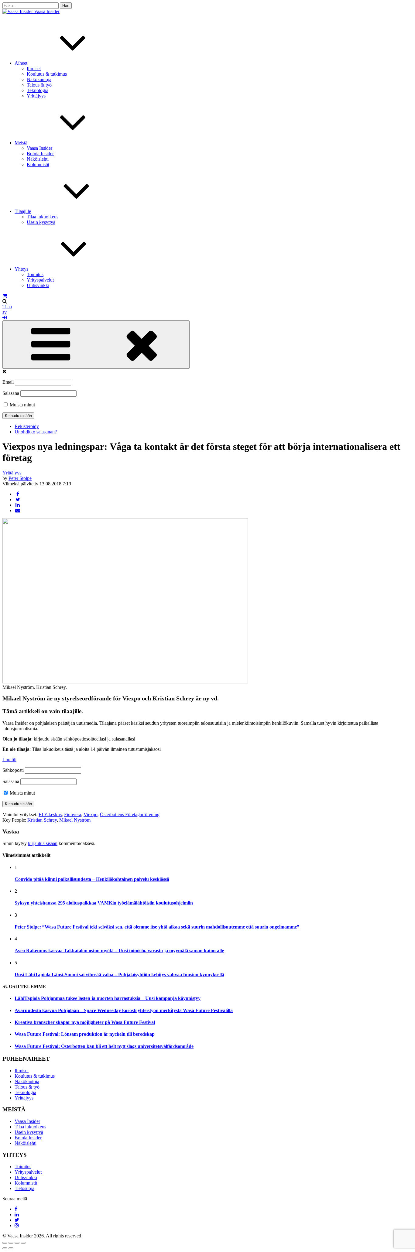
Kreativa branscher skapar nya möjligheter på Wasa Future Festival (85, 1022)
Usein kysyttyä (41, 222)
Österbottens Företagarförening (129, 814)
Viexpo (91, 814)
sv (4, 312)
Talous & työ (39, 84)
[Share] (11, 1243)
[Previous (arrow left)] (4, 1248)
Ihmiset (34, 68)
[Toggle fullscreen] (17, 1243)
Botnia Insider (40, 153)
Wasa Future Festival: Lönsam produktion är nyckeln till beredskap (85, 1034)
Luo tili (9, 759)
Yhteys (21, 269)
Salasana (10, 393)
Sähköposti (13, 770)
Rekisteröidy (27, 426)
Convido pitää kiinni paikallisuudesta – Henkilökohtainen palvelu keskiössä (92, 879)
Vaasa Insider (47, 11)
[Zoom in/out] (23, 1243)
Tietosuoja (24, 1188)
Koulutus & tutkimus (47, 74)
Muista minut (22, 404)
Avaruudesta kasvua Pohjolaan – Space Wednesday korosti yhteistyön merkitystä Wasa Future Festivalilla (124, 1010)
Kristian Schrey (42, 820)
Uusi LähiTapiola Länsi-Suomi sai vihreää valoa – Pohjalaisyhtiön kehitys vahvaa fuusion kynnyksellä (119, 974)
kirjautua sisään (42, 843)
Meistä (21, 142)
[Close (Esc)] (4, 1243)
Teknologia (37, 90)
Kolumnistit (38, 164)
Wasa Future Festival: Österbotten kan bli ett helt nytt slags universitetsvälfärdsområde (104, 1046)
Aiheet (21, 63)
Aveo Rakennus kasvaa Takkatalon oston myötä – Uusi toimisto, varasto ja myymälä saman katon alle (119, 950)
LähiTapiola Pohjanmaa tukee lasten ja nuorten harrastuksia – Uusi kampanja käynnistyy (108, 998)
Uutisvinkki (38, 285)
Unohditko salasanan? (36, 431)
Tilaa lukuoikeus (42, 216)
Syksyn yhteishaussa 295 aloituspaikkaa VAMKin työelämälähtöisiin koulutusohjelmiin (104, 902)
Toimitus (35, 274)
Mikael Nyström (75, 820)
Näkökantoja (39, 79)
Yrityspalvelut (40, 279)
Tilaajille (23, 211)
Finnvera (72, 814)
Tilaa (7, 306)
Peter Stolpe (20, 478)
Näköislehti (38, 159)
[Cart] (4, 295)
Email (8, 382)
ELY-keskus (50, 814)
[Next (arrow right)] (11, 1248)
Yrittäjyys (36, 95)
